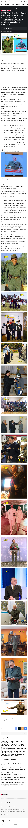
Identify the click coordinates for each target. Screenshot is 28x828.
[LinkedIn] (10, 803)
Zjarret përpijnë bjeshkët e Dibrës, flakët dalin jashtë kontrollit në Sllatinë (13, 749)
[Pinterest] (8, 803)
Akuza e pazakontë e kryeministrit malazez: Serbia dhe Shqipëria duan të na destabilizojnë (12, 784)
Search (24, 733)
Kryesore (4, 10)
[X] (3, 803)
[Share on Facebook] (5, 28)
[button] (2, 1)
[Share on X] (7, 28)
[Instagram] (5, 803)
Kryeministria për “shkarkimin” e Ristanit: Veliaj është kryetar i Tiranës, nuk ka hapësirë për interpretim (13, 745)
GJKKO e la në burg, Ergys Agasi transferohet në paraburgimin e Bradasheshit (13, 752)
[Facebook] (1, 803)
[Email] (9, 28)
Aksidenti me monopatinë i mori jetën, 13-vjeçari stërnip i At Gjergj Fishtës (12, 754)
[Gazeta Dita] (7, 1)
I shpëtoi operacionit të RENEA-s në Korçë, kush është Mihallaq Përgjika (12, 742)
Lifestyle (9, 10)
